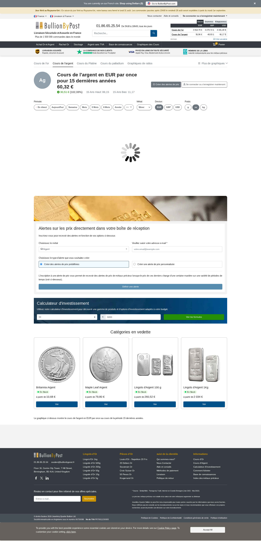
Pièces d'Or (126, 454)
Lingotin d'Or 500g (91, 463)
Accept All (207, 530)
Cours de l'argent (180, 34)
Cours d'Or (198, 459)
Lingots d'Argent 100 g (147, 387)
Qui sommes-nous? (166, 459)
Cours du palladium (112, 63)
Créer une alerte (221, 39)
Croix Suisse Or (127, 470)
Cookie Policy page (166, 528)
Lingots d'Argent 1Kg (195, 387)
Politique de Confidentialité (171, 518)
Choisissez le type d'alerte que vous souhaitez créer (64, 258)
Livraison (161, 474)
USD (177, 107)
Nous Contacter (164, 463)
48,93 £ (211, 34)
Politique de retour (165, 478)
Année (118, 107)
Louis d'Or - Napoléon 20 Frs (133, 459)
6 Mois (106, 107)
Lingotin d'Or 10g (91, 474)
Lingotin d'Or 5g (90, 478)
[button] (212, 63)
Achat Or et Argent (45, 44)
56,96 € (199, 34)
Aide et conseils (171, 16)
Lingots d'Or (90, 454)
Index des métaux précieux (206, 478)
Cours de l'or (178, 30)
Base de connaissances (120, 44)
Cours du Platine (87, 63)
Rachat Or (64, 44)
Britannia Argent (45, 387)
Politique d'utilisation (219, 518)
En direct (42, 107)
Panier (220, 44)
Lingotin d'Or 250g (91, 467)
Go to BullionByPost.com (163, 3)
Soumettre (89, 498)
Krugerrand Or (127, 478)
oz (196, 107)
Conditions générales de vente (196, 518)
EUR (159, 107)
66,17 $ (223, 34)
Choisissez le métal (48, 243)
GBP (168, 107)
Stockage (78, 44)
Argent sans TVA (96, 44)
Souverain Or (126, 467)
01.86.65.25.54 (41, 462)
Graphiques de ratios (139, 63)
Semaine (72, 107)
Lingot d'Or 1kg (90, 459)
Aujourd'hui (58, 107)
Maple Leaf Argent (96, 387)
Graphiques (148, 44)
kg (203, 107)
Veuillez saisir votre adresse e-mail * (149, 243)
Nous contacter (154, 16)
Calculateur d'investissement (206, 467)
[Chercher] (153, 33)
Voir (57, 404)
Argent (46, 249)
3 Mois (95, 107)
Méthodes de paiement (167, 470)
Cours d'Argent (200, 463)
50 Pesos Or (126, 474)
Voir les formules (194, 317)
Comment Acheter (201, 470)
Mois (84, 107)
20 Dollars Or (126, 463)
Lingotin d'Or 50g (91, 470)
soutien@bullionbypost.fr (62, 462)
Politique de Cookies (149, 518)
